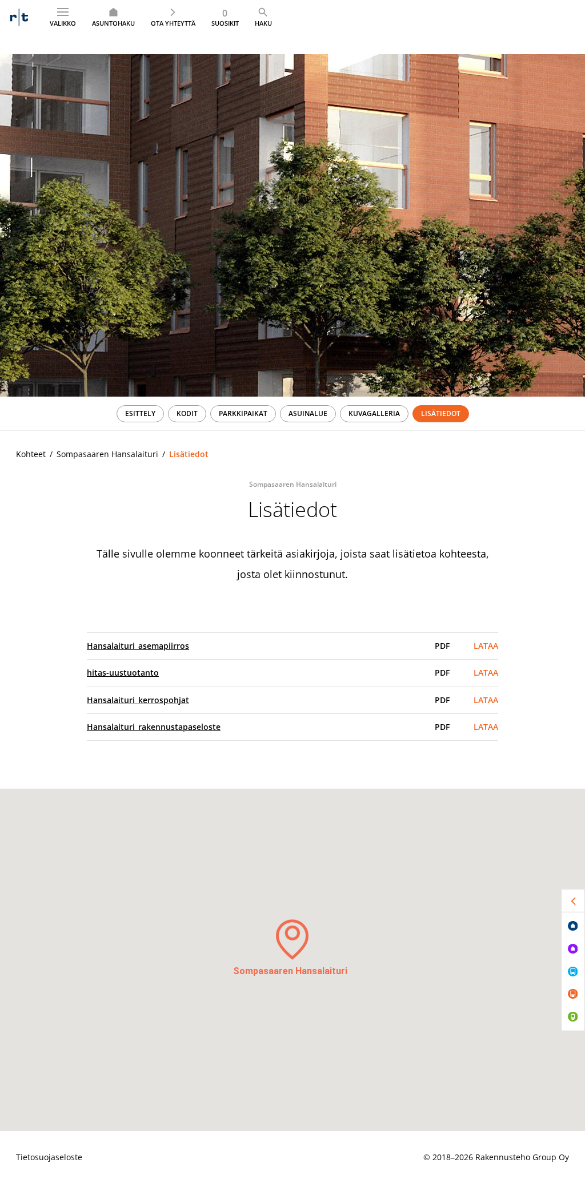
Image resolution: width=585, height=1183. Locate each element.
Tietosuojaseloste (49, 1157)
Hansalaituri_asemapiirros (138, 645)
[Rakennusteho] (19, 17)
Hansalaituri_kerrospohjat (138, 700)
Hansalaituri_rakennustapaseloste (154, 726)
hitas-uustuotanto (123, 672)
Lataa (486, 645)
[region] (292, 413)
